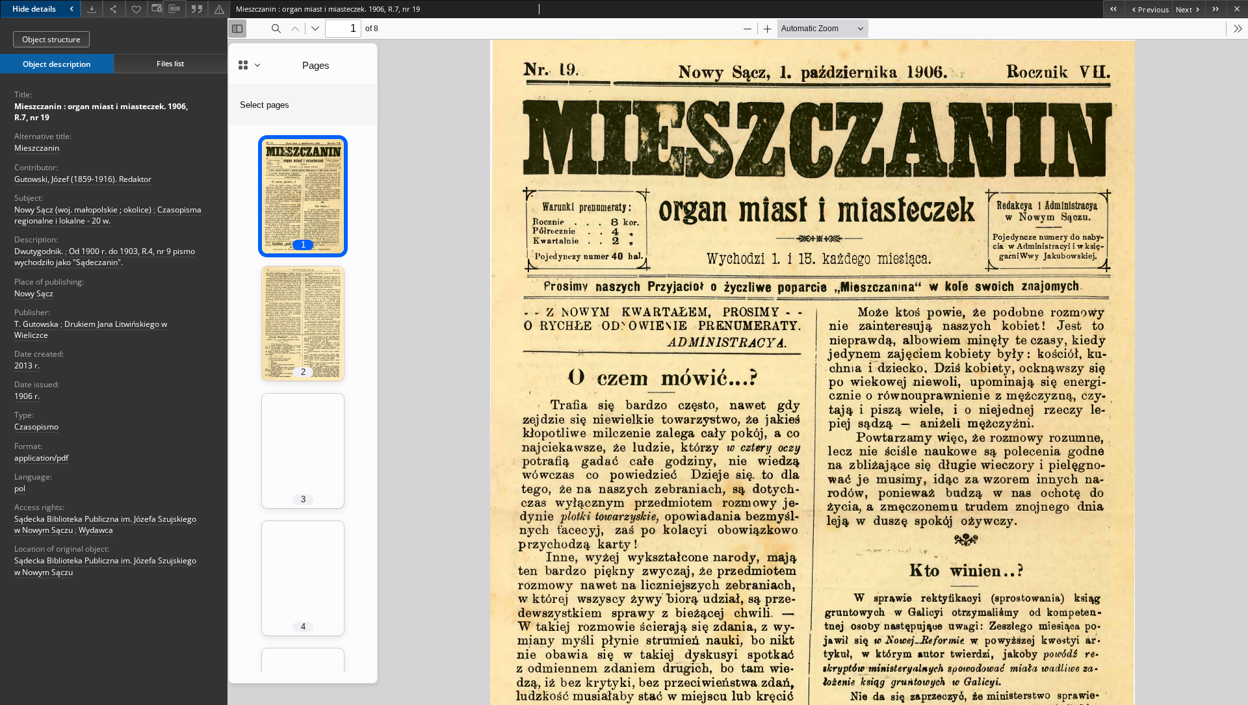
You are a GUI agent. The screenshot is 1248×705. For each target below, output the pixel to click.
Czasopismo (36, 426)
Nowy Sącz (33, 293)
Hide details (34, 8)
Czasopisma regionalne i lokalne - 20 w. (108, 215)
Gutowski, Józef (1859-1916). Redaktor (82, 179)
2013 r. (27, 365)
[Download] (92, 9)
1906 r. (27, 396)
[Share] (114, 9)
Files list (170, 63)
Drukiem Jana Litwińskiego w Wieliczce (90, 329)
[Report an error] (219, 9)
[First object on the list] (1113, 9)
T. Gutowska (36, 323)
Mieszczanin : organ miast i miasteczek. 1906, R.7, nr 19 (101, 112)
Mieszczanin (36, 147)
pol (19, 488)
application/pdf (41, 457)
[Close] (1237, 9)
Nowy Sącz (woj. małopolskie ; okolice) (82, 209)
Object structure (51, 39)
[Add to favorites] (136, 9)
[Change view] (155, 9)
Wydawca (96, 529)
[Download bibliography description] (174, 9)
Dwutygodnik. (38, 251)
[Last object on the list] (1216, 9)
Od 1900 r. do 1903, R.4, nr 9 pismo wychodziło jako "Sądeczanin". (104, 257)
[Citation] (197, 9)
